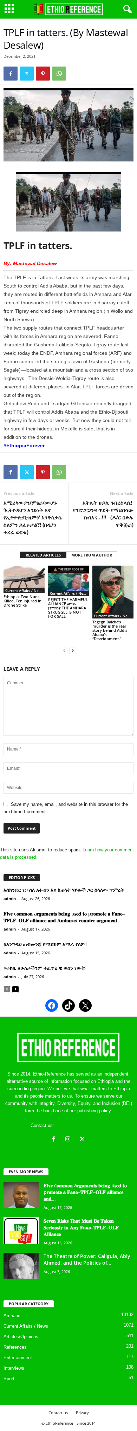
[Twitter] (27, 74)
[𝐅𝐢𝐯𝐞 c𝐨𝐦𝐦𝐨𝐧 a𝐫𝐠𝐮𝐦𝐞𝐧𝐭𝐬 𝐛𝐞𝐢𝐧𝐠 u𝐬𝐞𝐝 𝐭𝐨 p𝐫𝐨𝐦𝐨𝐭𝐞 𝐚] (21, 1195)
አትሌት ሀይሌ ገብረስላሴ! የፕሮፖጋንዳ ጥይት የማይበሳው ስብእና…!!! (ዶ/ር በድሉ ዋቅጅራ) (103, 513)
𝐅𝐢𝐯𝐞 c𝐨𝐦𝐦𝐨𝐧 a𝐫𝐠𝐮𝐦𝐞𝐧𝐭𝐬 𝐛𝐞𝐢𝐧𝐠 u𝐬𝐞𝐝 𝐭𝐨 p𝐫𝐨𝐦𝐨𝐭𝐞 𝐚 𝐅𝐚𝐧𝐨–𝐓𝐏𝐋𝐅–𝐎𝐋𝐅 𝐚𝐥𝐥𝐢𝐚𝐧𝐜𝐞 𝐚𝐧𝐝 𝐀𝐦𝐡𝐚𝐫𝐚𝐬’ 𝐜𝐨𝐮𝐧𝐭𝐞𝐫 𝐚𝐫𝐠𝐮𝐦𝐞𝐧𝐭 (64, 917)
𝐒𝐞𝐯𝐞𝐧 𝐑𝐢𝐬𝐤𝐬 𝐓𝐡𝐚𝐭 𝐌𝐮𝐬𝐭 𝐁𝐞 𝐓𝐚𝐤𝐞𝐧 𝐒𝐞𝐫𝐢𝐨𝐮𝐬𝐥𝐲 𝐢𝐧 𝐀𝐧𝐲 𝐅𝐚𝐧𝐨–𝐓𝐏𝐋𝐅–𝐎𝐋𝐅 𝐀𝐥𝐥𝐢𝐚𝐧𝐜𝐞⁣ (81, 1227)
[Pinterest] (43, 74)
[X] (83, 1139)
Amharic (12, 1315)
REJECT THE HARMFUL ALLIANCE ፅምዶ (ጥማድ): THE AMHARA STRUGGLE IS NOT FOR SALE (68, 608)
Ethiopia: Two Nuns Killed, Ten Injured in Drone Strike (22, 601)
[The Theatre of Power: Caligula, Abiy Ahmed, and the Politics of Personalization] (21, 1266)
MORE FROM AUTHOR (91, 555)
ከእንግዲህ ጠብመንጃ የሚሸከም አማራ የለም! (45, 944)
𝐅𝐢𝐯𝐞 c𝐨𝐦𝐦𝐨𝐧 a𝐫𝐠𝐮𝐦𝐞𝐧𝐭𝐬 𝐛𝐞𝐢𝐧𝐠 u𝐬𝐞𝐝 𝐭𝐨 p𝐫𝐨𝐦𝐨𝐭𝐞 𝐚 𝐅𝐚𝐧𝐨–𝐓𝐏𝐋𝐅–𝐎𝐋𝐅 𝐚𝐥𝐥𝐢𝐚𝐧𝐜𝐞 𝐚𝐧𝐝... (85, 1192)
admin (10, 898)
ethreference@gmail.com (81, 1125)
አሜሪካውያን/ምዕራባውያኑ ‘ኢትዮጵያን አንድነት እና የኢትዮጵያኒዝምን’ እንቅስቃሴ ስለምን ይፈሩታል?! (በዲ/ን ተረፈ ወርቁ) (33, 517)
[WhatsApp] (59, 74)
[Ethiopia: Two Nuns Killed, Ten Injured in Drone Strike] (24, 579)
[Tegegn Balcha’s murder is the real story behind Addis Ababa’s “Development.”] (112, 592)
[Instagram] (69, 1139)
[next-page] (72, 650)
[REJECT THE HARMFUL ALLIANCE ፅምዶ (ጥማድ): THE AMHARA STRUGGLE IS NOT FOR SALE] (68, 581)
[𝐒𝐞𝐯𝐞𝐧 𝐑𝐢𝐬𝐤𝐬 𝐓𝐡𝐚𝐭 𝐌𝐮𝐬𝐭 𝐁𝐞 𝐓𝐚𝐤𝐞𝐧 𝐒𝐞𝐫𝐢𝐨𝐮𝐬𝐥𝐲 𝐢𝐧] (21, 1230)
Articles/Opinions (21, 1336)
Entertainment (18, 1357)
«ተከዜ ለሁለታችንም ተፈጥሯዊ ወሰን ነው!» (45, 968)
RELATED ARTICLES (43, 555)
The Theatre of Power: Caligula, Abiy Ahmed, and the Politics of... (87, 1259)
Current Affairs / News (24, 590)
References (15, 1347)
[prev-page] (64, 650)
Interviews (14, 1368)
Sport (9, 1378)
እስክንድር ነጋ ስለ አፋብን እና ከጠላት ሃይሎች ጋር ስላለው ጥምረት (64, 889)
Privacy (82, 1412)
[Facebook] (11, 74)
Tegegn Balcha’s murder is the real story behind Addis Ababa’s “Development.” (109, 630)
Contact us (58, 1412)
